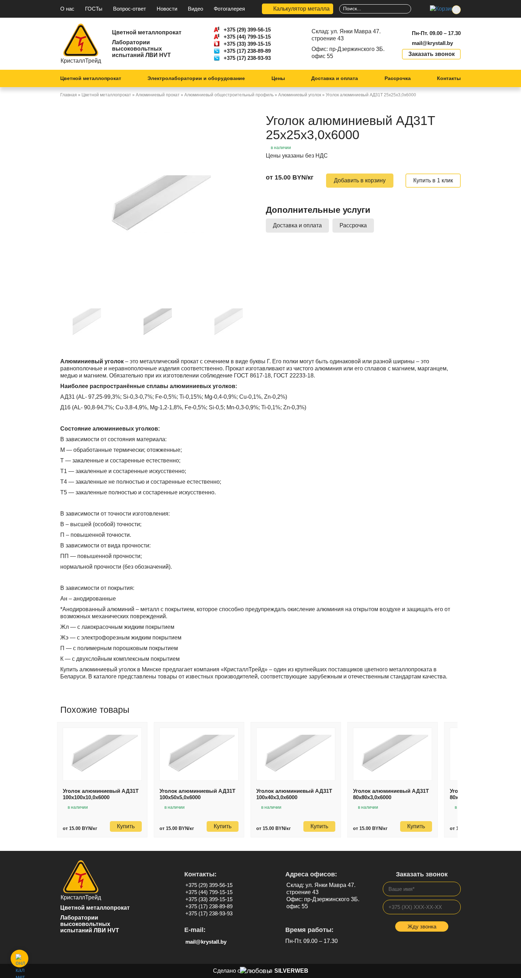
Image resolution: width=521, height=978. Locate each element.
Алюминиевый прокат (158, 94)
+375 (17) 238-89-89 (247, 51)
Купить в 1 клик (433, 180)
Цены (278, 78)
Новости (167, 9)
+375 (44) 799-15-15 (247, 37)
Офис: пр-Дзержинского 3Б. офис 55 (348, 52)
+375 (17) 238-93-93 (247, 58)
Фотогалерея (229, 9)
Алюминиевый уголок (299, 94)
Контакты (449, 78)
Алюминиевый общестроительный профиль (229, 94)
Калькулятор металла (301, 9)
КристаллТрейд (81, 61)
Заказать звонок (431, 54)
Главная (68, 94)
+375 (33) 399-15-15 (247, 44)
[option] (157, 204)
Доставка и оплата (334, 78)
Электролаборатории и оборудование (196, 78)
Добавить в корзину (360, 180)
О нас (67, 9)
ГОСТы (93, 9)
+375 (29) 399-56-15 (247, 30)
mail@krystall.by (432, 43)
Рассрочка (398, 78)
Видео (195, 9)
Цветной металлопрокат (90, 78)
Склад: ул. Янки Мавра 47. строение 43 (346, 34)
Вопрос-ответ (129, 9)
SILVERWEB (291, 971)
